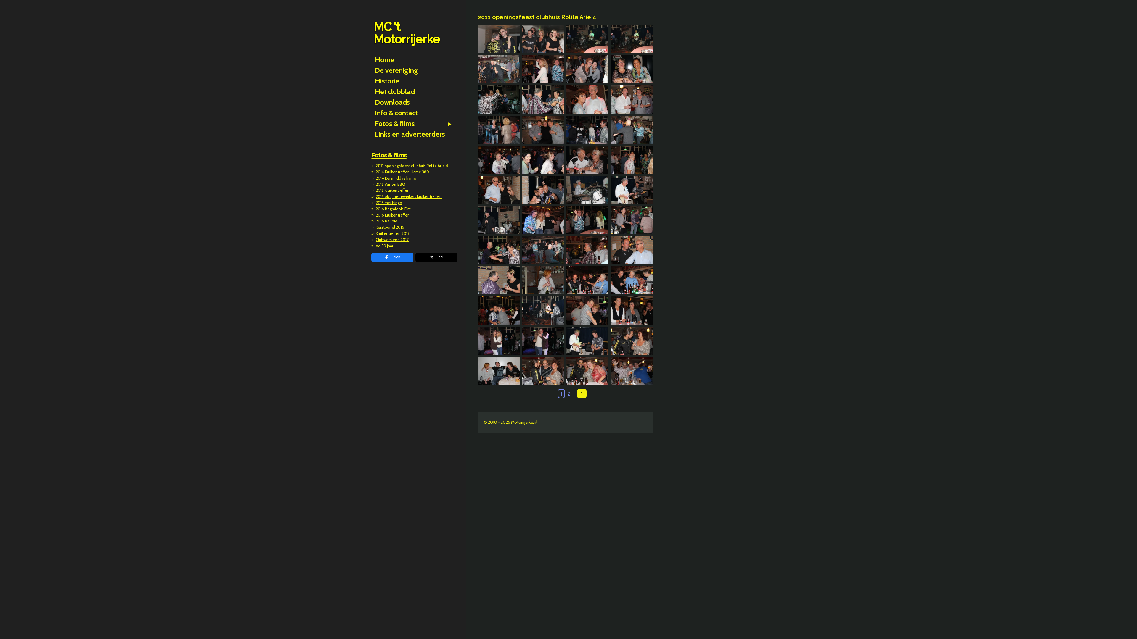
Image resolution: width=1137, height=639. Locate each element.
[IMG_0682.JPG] (632, 340)
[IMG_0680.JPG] (543, 340)
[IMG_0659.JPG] (499, 190)
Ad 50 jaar (384, 245)
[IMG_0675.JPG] (499, 311)
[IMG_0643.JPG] (499, 69)
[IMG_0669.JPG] (587, 250)
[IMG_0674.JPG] (632, 280)
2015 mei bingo (389, 202)
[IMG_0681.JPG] (587, 340)
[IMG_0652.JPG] (543, 129)
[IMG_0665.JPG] (587, 220)
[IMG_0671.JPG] (499, 280)
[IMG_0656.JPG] (543, 160)
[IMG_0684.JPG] (543, 371)
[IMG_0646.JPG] (632, 69)
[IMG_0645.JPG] (587, 69)
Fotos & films (388, 155)
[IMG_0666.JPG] (632, 220)
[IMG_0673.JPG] (587, 280)
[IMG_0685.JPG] (587, 371)
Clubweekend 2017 (392, 239)
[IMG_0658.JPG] (632, 160)
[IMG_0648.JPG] (543, 99)
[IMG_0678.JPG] (632, 311)
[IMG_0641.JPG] (587, 39)
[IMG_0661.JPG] (587, 190)
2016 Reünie (386, 221)
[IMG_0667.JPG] (499, 250)
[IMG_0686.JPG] (632, 371)
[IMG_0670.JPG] (632, 250)
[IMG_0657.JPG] (587, 160)
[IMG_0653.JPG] (587, 129)
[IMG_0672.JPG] (543, 280)
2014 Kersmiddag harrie (396, 178)
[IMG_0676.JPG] (543, 311)
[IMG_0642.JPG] (632, 39)
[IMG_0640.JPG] (543, 39)
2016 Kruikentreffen (393, 215)
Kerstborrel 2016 (390, 227)
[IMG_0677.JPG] (587, 311)
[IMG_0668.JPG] (543, 250)
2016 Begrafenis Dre (393, 208)
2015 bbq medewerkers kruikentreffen (409, 196)
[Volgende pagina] (582, 393)
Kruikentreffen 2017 (392, 233)
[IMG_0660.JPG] (543, 190)
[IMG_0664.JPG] (543, 220)
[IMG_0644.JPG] (543, 69)
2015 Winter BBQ (390, 184)
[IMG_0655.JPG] (499, 160)
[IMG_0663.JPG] (499, 220)
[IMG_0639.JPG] (499, 39)
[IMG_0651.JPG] (499, 129)
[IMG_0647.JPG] (499, 99)
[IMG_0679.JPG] (499, 340)
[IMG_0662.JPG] (632, 190)
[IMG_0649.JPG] (587, 99)
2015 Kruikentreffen (392, 190)
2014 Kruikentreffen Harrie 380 (402, 172)
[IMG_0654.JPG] (632, 129)
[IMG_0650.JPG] (632, 99)
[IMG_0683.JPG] (499, 371)
